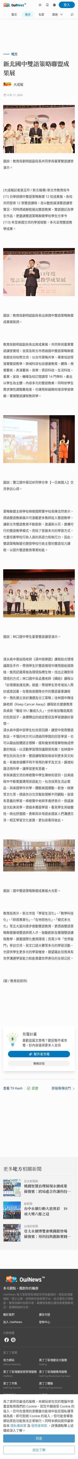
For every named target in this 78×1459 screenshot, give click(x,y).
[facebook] (6, 1340)
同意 (39, 1438)
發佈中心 (44, 1322)
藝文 (14, 14)
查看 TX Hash (13, 1088)
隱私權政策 (18, 1425)
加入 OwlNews (12, 1322)
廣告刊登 (44, 1314)
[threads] (13, 1340)
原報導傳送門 (62, 1088)
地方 (28, 14)
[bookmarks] (47, 5)
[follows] (40, 5)
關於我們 (8, 1314)
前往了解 (39, 1450)
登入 (67, 5)
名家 (41, 14)
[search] (72, 14)
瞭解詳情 (39, 1063)
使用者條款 (39, 1425)
